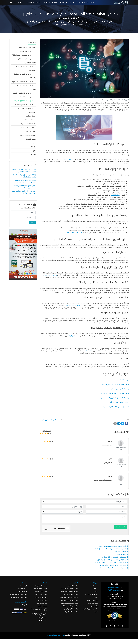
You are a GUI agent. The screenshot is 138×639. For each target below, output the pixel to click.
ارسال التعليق (120, 526)
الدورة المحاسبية (30, 116)
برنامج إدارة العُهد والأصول (23, 104)
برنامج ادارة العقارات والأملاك (70, 612)
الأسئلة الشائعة (23, 591)
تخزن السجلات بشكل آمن (74, 232)
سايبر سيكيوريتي (121, 554)
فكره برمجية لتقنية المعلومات (56, 635)
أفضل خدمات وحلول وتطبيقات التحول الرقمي (112, 546)
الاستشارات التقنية (42, 606)
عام (34, 150)
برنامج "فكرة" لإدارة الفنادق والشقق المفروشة (114, 397)
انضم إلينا (24, 605)
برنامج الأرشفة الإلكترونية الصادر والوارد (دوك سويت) (24, 60)
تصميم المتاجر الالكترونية (40, 588)
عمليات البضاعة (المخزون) (28, 135)
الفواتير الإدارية (69, 159)
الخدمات (77, 2)
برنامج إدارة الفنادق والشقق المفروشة (25, 68)
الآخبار (96, 591)
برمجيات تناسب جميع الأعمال (120, 388)
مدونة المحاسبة (31, 142)
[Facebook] (122, 626)
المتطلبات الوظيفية (51, 275)
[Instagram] (106, 626)
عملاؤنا (62, 2)
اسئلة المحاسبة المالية (29, 119)
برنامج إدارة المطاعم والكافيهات (21, 81)
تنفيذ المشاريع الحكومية (40, 597)
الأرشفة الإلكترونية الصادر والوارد (69, 591)
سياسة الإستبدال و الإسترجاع (90, 609)
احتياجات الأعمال (88, 350)
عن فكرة (95, 586)
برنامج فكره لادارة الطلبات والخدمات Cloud (113, 567)
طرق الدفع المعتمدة (92, 600)
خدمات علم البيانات (121, 551)
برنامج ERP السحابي (122, 379)
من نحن (48, 2)
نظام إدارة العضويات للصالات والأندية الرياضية (115, 393)
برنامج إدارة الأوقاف (25, 96)
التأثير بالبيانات (72, 335)
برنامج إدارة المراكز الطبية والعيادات (26, 87)
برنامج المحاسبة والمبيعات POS (22, 55)
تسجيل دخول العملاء (32, 2)
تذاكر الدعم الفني (22, 588)
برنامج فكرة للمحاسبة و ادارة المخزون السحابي (112, 559)
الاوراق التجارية (31, 131)
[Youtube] (110, 626)
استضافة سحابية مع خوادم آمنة (119, 402)
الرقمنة (33, 146)
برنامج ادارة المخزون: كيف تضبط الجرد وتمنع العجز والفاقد (24, 175)
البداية (92, 2)
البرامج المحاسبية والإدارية (27, 47)
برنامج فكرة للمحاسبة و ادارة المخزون (114, 557)
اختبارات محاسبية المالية (28, 123)
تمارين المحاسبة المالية (28, 127)
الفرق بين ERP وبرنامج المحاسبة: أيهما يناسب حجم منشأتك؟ (24, 192)
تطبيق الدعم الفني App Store (19, 597)
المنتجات (85, 2)
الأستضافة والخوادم (42, 600)
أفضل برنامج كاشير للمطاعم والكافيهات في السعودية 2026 (23, 186)
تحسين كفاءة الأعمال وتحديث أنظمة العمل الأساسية (110, 548)
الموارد (56, 2)
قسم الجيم (32, 154)
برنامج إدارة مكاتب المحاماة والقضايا (25, 76)
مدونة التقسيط (31, 139)
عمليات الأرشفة (115, 195)
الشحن (96, 597)
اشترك (32, 222)
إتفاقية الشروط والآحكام (91, 594)
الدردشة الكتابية (23, 586)
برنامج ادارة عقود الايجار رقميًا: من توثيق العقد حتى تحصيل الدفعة (25, 181)
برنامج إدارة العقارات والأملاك (22, 93)
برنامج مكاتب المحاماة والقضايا (69, 600)
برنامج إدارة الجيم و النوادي (71, 609)
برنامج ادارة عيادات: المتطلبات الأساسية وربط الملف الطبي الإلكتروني (24, 170)
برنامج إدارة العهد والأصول (71, 594)
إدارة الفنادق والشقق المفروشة (69, 597)
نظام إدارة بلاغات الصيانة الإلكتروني (26, 110)
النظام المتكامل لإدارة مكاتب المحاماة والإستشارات (110, 562)
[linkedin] (114, 626)
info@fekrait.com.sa (114, 590)
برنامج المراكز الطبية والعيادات (70, 606)
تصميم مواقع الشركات (41, 586)
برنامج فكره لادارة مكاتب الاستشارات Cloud (113, 565)
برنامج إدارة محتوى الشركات (48, 419)
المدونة (96, 588)
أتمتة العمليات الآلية (42, 603)
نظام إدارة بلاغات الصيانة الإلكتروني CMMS (115, 384)
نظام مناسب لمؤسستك (73, 305)
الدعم (69, 2)
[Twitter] (118, 626)
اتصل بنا (96, 612)
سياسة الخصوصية (93, 606)
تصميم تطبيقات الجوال (41, 594)
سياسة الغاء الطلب (93, 603)
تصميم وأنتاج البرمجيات (41, 591)
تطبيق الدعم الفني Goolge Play (18, 594)
